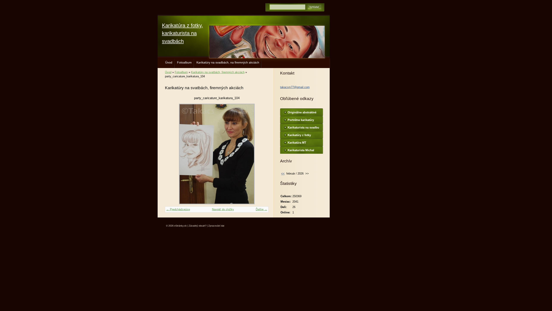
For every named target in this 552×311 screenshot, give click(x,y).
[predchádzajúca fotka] (172, 154)
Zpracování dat (216, 225)
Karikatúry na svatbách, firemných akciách (218, 72)
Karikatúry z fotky (299, 135)
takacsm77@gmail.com (295, 87)
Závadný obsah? (197, 225)
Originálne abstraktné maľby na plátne (302, 113)
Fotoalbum (184, 62)
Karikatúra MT (297, 142)
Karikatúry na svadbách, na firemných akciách (227, 62)
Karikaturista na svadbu (303, 127)
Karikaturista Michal (301, 150)
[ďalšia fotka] (261, 154)
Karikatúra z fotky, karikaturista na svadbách (182, 33)
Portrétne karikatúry (301, 120)
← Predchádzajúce (178, 209)
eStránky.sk (180, 225)
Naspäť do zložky (223, 209)
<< (283, 173)
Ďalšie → (261, 209)
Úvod (168, 62)
